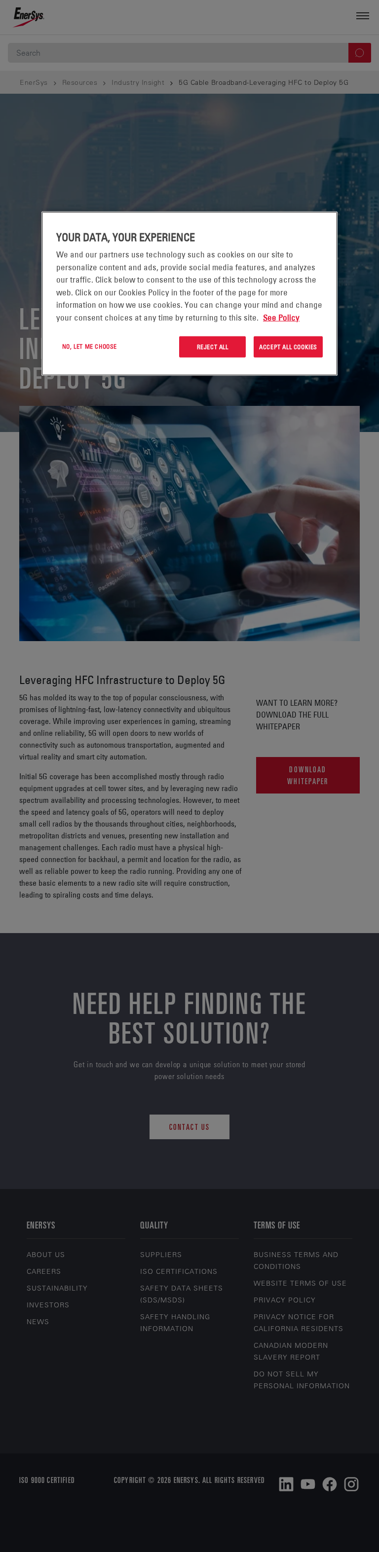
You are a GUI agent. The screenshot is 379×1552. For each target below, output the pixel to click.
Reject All (212, 347)
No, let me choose (89, 346)
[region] (189, 294)
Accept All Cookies (288, 347)
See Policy (281, 317)
